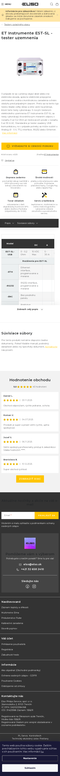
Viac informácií (9, 133)
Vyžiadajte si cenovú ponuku (32, 146)
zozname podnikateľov (13, 725)
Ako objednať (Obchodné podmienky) (20, 670)
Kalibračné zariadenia (12, 623)
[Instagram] (34, 586)
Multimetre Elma (10, 612)
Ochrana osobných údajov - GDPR (19, 675)
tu (42, 751)
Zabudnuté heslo (10, 655)
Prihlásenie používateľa (13, 644)
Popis (8, 223)
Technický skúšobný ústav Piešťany (30, 738)
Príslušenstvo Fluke (11, 618)
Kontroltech (35, 735)
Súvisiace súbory (25, 223)
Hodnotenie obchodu (30, 380)
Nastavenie (30, 758)
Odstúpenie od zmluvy (13, 686)
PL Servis (23, 735)
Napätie (36, 242)
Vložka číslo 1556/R (11, 719)
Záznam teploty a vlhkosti (14, 607)
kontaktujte (51, 347)
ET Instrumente (51, 154)
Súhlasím (30, 768)
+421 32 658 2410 (32, 569)
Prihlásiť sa (46, 515)
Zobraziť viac (30, 479)
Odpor (24, 243)
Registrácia (7, 649)
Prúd (47, 242)
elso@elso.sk (32, 564)
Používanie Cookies (11, 681)
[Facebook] (27, 586)
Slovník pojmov (9, 628)
